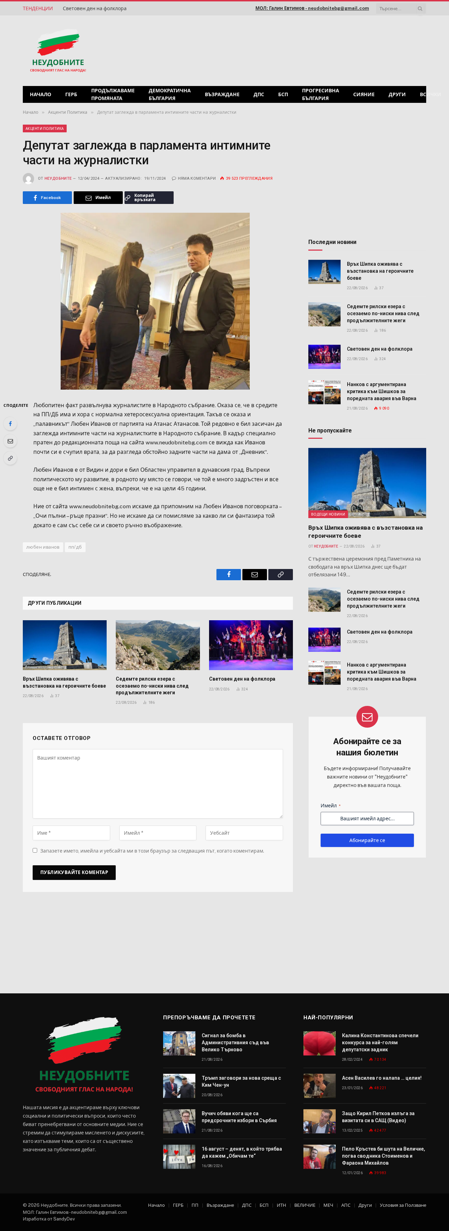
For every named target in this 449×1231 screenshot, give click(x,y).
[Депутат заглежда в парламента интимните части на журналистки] (158, 301)
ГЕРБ (71, 94)
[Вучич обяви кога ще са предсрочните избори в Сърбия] (179, 1121)
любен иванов (43, 547)
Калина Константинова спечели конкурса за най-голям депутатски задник (380, 1042)
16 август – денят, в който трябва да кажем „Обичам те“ (242, 1152)
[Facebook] (10, 423)
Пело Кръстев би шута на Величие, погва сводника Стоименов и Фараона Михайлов (383, 1156)
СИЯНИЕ (364, 94)
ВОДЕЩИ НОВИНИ (328, 514)
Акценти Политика (45, 128)
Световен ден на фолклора (95, 8)
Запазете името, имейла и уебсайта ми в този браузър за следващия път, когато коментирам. (152, 851)
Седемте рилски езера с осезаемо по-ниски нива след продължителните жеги (152, 685)
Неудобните (58, 178)
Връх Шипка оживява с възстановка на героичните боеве (64, 682)
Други (397, 94)
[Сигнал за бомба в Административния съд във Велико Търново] (179, 1043)
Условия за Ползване (403, 1205)
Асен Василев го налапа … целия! (382, 1078)
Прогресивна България (320, 94)
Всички (430, 94)
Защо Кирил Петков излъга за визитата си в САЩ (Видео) (378, 1117)
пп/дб (75, 547)
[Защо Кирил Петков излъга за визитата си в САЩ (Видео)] (319, 1121)
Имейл (331, 805)
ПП (195, 1205)
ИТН (281, 1205)
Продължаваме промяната (113, 94)
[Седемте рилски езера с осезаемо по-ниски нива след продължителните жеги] (158, 645)
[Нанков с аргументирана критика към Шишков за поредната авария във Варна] (324, 392)
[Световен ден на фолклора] (251, 645)
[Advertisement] (336, 50)
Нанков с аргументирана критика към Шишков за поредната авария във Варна (381, 391)
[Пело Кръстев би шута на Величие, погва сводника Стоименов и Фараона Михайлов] (319, 1157)
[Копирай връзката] (10, 458)
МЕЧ (328, 1205)
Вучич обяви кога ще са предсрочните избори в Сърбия (239, 1117)
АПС (345, 1205)
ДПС (259, 94)
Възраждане (222, 94)
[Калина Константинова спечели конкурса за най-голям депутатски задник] (319, 1043)
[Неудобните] (58, 51)
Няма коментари (197, 178)
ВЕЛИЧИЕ (304, 1205)
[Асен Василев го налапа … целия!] (319, 1086)
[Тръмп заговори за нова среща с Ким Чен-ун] (179, 1086)
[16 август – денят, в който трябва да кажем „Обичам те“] (179, 1157)
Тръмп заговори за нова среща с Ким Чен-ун (241, 1081)
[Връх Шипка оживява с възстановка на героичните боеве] (65, 645)
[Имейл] (10, 441)
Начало (40, 94)
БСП (283, 94)
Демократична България (170, 94)
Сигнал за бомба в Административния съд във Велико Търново (235, 1042)
